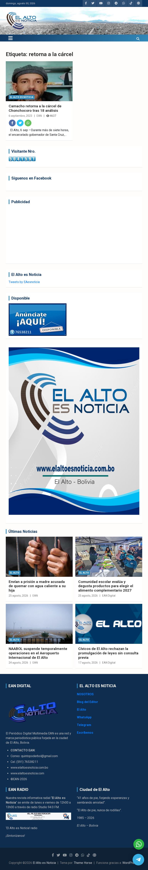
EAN (39, 115)
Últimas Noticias (22, 531)
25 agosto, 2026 (18, 595)
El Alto (14, 572)
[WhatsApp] (28, 123)
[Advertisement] (74, 234)
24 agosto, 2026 (18, 662)
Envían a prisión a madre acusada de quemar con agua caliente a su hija (37, 586)
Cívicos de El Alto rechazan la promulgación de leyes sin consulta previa (108, 653)
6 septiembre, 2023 (20, 115)
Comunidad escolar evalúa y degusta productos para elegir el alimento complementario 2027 (105, 586)
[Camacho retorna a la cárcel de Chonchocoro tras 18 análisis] (39, 81)
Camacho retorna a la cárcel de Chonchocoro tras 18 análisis (35, 108)
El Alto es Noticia (21, 97)
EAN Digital (108, 595)
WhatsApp (84, 717)
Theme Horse (83, 863)
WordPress (130, 863)
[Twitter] (20, 123)
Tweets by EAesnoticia (24, 282)
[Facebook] (12, 123)
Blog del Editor (87, 702)
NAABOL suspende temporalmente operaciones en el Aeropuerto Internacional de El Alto (38, 653)
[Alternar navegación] (10, 38)
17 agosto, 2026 (88, 662)
